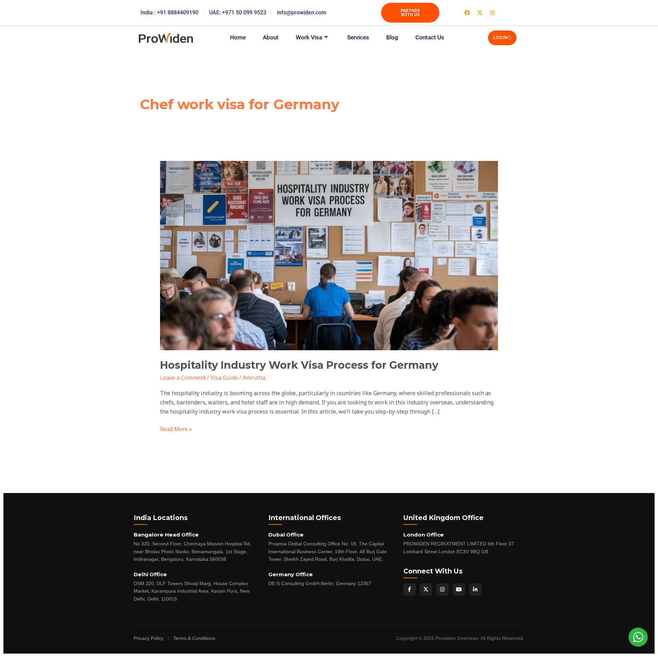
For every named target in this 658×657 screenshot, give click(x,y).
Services (358, 37)
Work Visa (309, 37)
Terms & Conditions (194, 638)
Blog (392, 37)
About (271, 37)
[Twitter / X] (426, 589)
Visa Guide (224, 377)
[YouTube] (459, 589)
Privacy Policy (148, 638)
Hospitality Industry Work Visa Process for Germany (299, 365)
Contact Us (429, 37)
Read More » (176, 429)
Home (238, 37)
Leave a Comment (183, 377)
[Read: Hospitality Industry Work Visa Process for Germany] (329, 255)
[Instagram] (442, 589)
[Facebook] (409, 589)
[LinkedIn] (475, 589)
